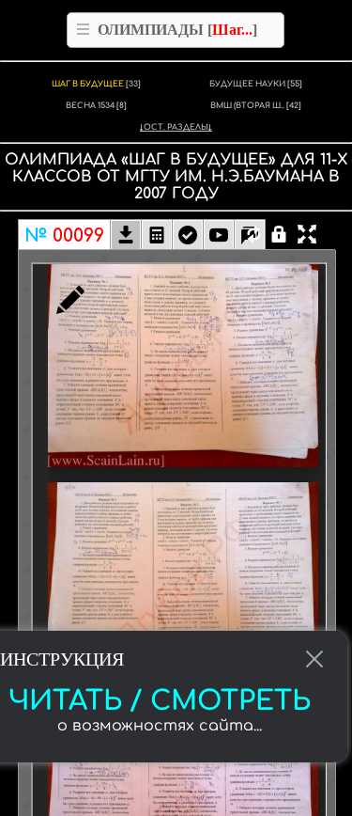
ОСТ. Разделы (176, 127)
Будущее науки (255, 84)
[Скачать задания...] (126, 237)
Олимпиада (60, 159)
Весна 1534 (96, 106)
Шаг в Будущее (96, 84)
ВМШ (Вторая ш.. (255, 106)
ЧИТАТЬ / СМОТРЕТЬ (159, 701)
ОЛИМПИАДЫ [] (177, 30)
